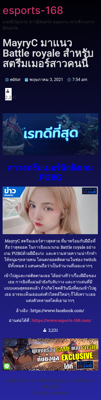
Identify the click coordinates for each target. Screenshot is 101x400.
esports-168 (33, 10)
